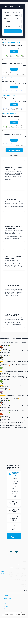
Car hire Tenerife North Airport (23, 569)
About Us (10, 570)
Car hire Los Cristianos (24, 579)
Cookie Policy (17, 572)
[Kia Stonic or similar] (7, 77)
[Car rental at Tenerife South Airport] (14, 551)
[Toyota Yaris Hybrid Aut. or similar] (11, 42)
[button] (2, 3)
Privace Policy (17, 569)
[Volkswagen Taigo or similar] (9, 113)
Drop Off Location (16, 12)
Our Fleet (11, 574)
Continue (14, 51)
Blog (11, 576)
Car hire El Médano (23, 587)
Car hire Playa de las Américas (24, 575)
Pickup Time (17, 18)
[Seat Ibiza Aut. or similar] (8, 95)
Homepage (6, 592)
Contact (11, 572)
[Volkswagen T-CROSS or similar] (10, 130)
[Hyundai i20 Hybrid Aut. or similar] (10, 60)
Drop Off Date (7, 24)
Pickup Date (6, 18)
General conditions (17, 578)
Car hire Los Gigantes (24, 583)
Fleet (5, 600)
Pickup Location (7, 12)
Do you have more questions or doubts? (14, 536)
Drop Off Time (18, 24)
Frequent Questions (8, 598)
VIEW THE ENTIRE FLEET (14, 150)
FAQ (17, 575)
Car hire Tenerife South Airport (23, 562)
